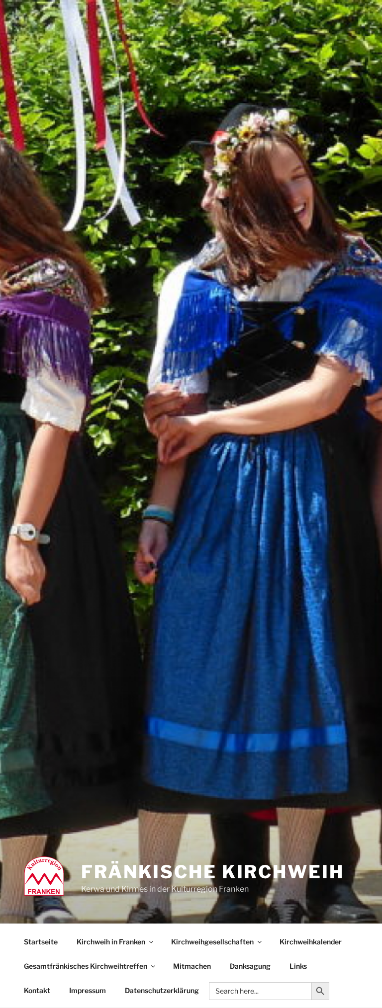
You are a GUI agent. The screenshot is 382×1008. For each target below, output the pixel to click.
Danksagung (250, 966)
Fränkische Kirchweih (212, 872)
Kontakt (37, 990)
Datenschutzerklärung (162, 990)
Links (298, 966)
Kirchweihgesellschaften (212, 941)
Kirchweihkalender (311, 941)
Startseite (41, 941)
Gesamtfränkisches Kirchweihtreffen (85, 966)
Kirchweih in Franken (111, 941)
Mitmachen (192, 966)
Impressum (87, 990)
